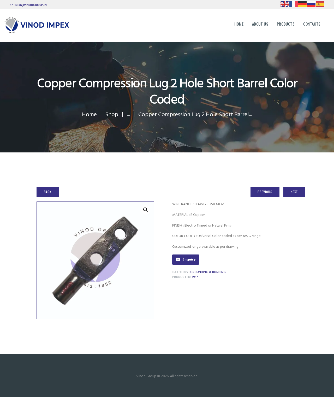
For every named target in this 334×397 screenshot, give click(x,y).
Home (89, 114)
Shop (111, 114)
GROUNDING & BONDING (208, 272)
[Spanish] (320, 5)
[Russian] (311, 5)
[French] (293, 5)
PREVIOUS (265, 191)
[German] (302, 5)
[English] (285, 5)
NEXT (294, 191)
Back (48, 191)
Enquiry (188, 260)
